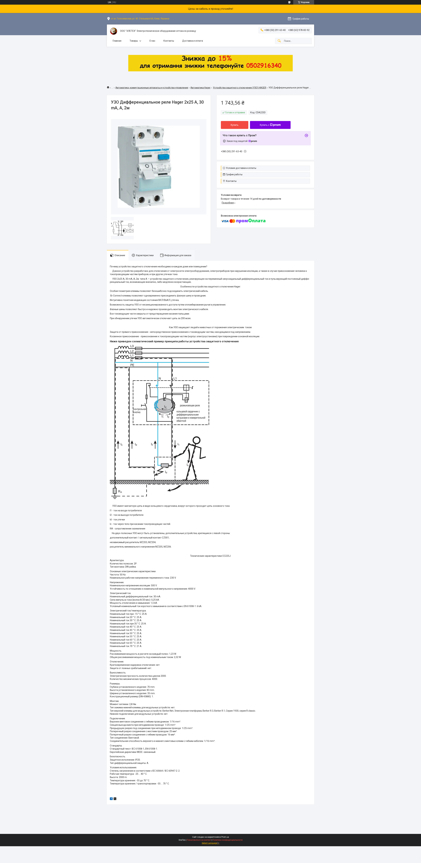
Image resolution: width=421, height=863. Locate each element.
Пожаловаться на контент (199, 840)
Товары (134, 40)
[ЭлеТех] (113, 31)
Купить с (264, 125)
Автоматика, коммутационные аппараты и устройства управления (151, 87)
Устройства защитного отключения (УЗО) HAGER (239, 87)
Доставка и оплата (192, 40)
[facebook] (111, 799)
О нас (152, 40)
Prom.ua (225, 837)
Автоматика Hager (200, 87)
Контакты (168, 40)
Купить (234, 125)
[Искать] (279, 41)
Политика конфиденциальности (228, 840)
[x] (115, 799)
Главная (117, 40)
